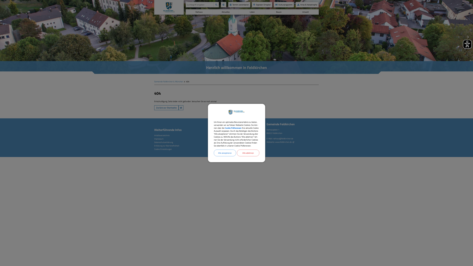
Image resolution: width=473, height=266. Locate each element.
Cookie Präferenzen (233, 127)
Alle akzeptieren (225, 152)
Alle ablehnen (248, 152)
